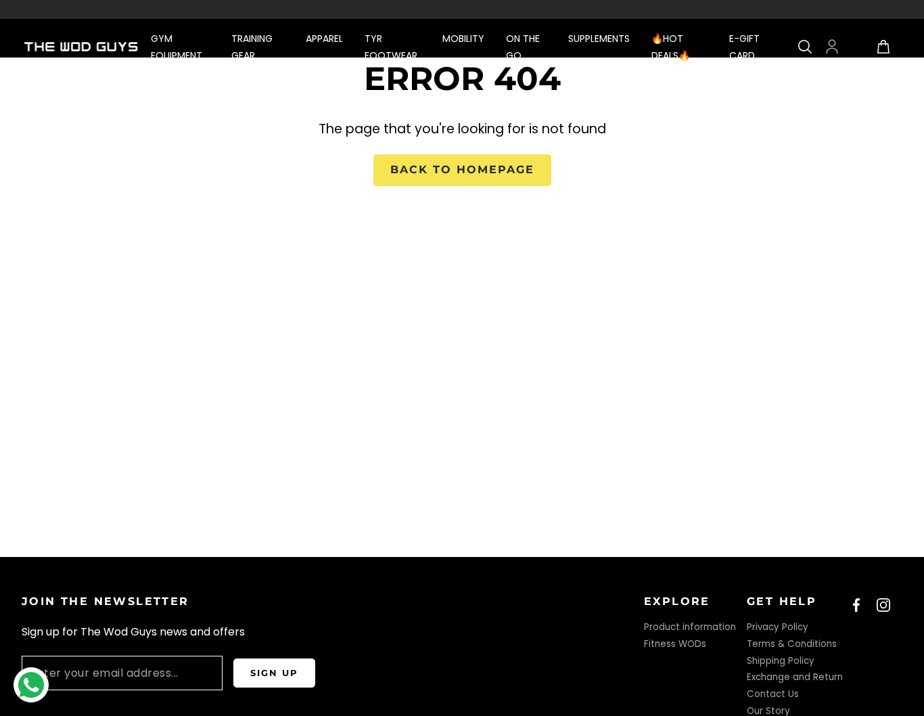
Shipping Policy (780, 660)
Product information (690, 627)
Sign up (274, 672)
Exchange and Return (795, 677)
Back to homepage (462, 169)
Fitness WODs (675, 643)
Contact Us (773, 694)
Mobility (463, 38)
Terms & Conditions (792, 643)
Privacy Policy (777, 627)
